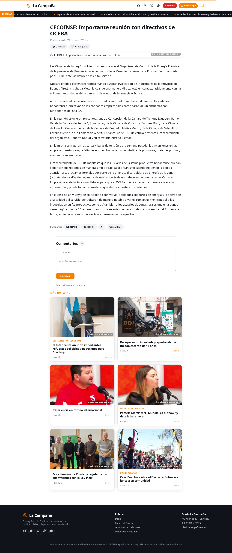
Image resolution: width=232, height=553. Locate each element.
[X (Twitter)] (39, 532)
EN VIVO (171, 5)
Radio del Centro (124, 523)
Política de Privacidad (126, 531)
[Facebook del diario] (138, 6)
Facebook (89, 226)
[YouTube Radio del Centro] (52, 532)
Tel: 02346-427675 (191, 523)
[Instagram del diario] (145, 6)
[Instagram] (32, 532)
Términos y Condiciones (127, 527)
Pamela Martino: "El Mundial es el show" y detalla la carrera (117, 14)
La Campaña (44, 5)
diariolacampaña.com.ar (195, 527)
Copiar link (115, 227)
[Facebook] (26, 532)
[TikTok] (45, 532)
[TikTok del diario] (158, 6)
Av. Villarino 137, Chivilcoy (195, 518)
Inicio (118, 518)
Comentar (65, 276)
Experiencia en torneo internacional (56, 14)
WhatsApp (71, 226)
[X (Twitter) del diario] (152, 6)
